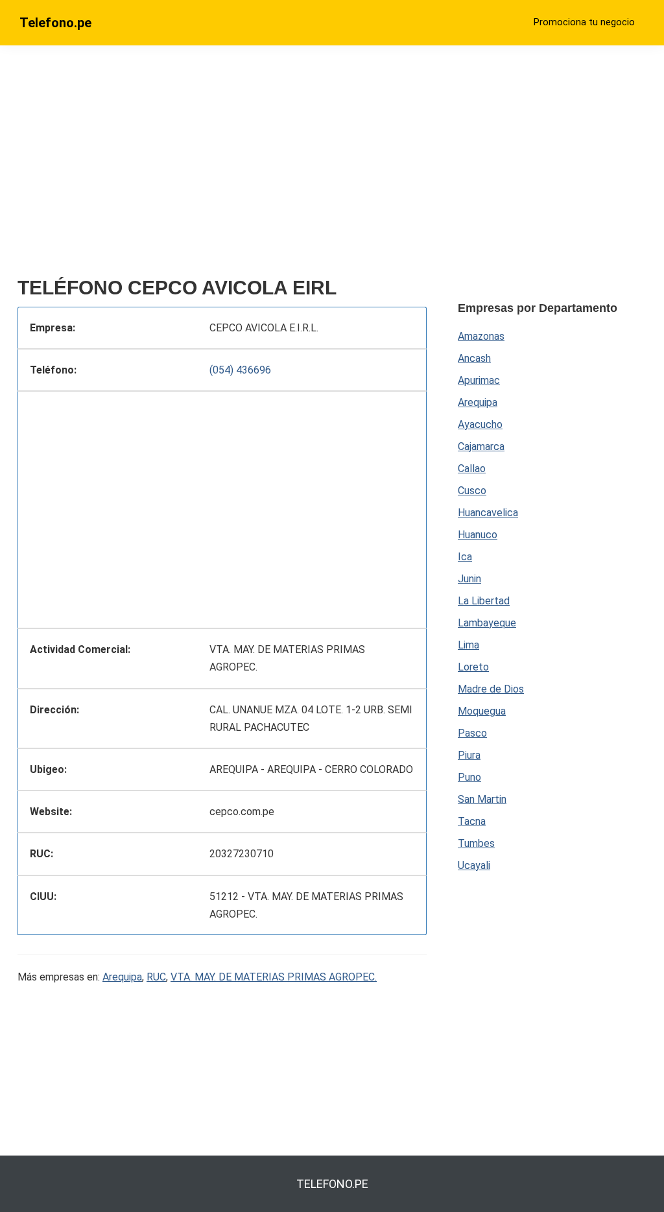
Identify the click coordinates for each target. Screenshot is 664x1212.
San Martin (482, 799)
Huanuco (477, 535)
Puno (469, 777)
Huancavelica (488, 512)
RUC (156, 977)
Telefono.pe (55, 22)
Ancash (474, 358)
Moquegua (482, 711)
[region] (222, 166)
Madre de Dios (491, 689)
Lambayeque (487, 623)
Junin (469, 579)
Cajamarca (481, 446)
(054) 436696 (240, 370)
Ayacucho (480, 424)
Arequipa (122, 977)
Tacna (472, 821)
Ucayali (474, 865)
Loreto (473, 667)
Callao (472, 468)
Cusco (472, 490)
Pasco (472, 733)
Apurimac (479, 380)
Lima (468, 645)
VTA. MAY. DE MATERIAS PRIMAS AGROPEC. (274, 977)
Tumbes (476, 843)
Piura (469, 755)
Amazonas (481, 336)
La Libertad (484, 601)
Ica (465, 557)
